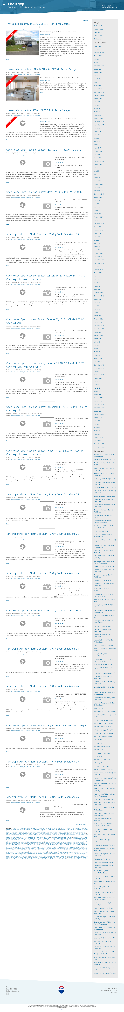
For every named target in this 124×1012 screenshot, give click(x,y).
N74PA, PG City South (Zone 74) (45, 844)
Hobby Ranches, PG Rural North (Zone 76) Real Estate (103, 660)
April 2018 (97, 112)
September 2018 (99, 95)
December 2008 (99, 444)
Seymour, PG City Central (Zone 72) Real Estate (76, 853)
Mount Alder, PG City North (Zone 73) (34, 843)
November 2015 (99, 191)
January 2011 (98, 362)
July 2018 (97, 102)
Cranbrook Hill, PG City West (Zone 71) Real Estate (55, 833)
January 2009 (98, 441)
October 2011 (98, 332)
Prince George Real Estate (26, 852)
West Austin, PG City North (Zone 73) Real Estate (41, 858)
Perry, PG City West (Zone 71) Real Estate (20, 851)
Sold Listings (98, 39)
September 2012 (99, 296)
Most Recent (98, 46)
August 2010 (98, 378)
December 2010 (99, 365)
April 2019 (97, 82)
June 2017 (97, 138)
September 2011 (99, 335)
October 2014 (98, 227)
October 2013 (98, 266)
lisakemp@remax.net (109, 7)
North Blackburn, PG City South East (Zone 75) (76, 847)
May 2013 (97, 283)
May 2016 (97, 174)
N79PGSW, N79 (36, 846)
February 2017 (98, 151)
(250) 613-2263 (107, 5)
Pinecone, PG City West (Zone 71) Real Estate (38, 851)
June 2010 (97, 385)
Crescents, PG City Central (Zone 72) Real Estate (76, 833)
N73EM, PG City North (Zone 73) (70, 843)
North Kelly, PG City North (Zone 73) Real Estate (56, 848)
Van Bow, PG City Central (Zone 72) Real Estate (57, 857)
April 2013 (97, 286)
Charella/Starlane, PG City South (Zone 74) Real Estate (38, 832)
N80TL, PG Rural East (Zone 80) (76, 846)
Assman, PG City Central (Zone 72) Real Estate (77, 828)
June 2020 (97, 59)
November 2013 (99, 263)
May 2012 (97, 309)
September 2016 (99, 161)
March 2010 (97, 395)
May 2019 (97, 79)
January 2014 (98, 257)
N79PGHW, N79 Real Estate (26, 846)
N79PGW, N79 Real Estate (63, 846)
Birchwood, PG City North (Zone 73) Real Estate (50, 829)
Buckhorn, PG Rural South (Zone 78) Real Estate (41, 831)
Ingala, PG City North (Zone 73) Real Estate (35, 841)
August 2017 (98, 132)
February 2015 (98, 217)
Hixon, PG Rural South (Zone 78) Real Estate (44, 839)
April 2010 (97, 391)
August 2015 (98, 197)
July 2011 (97, 342)
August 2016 (98, 164)
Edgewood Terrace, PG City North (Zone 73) (15, 834)
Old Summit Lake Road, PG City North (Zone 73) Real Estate (60, 850)
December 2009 (99, 405)
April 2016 (97, 178)
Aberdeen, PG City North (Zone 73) (40, 828)
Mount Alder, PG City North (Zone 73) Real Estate (53, 843)
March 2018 (97, 115)
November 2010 (99, 368)
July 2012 (97, 303)
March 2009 (97, 434)
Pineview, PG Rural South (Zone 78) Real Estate (72, 851)
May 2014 (97, 243)
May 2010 (97, 388)
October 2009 (98, 411)
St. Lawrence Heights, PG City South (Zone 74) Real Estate (41, 856)
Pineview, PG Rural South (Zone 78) (55, 851)
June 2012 (97, 306)
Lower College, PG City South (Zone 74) (26, 842)
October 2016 (98, 158)
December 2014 (99, 224)
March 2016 (97, 181)
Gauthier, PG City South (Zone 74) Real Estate (62, 836)
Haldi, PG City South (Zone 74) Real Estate (24, 837)
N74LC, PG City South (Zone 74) (31, 844)
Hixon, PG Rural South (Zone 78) (28, 839)
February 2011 (98, 359)
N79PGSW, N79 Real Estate (45, 846)
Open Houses (98, 36)
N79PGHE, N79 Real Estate (102, 747)
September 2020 (99, 53)
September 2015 (99, 194)
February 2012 (98, 319)
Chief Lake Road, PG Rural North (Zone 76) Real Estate (61, 832)
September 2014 (99, 230)
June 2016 (97, 171)
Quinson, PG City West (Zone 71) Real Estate (55, 852)
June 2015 (97, 204)
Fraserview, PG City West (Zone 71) (25, 836)
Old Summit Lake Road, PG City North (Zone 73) (37, 850)
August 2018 (98, 99)
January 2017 (98, 155)
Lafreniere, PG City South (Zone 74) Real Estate (69, 841)
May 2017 (97, 141)
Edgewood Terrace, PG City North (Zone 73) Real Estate (35, 834)
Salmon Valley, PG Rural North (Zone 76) (35, 853)
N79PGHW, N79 (16, 846)
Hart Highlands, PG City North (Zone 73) (42, 837)
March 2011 (97, 355)
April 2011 (97, 352)
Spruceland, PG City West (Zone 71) (61, 855)
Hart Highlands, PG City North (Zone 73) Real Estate (61, 837)
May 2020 (97, 63)
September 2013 (99, 270)
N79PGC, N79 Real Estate (71, 844)
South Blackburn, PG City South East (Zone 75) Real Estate (18, 855)
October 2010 (98, 372)
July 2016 (97, 168)
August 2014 (98, 234)
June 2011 (97, 345)
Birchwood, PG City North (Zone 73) (33, 829)
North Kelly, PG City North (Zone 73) (38, 848)
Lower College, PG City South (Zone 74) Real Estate (44, 842)
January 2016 (98, 188)
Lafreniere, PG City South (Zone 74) (52, 841)
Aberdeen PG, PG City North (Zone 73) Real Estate (23, 828)
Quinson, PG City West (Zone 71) (39, 852)
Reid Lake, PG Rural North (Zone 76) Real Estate (16, 853)
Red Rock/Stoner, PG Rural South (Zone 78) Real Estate (76, 852)
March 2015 (97, 214)
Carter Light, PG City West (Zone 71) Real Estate (61, 831)
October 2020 (98, 49)
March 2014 (97, 250)
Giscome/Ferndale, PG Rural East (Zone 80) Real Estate (104, 595)
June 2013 (97, 280)
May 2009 (97, 428)
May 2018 (97, 109)
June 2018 (97, 105)
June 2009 (97, 424)
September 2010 (99, 375)
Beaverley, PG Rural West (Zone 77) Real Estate (16, 829)
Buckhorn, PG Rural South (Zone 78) (23, 831)
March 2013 (97, 289)
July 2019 (97, 76)
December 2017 (99, 122)
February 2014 (98, 253)
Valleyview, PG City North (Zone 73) (20, 857)
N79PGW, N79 (54, 846)
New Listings (98, 32)
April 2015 (97, 211)
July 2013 (97, 276)
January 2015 (98, 220)
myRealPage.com (64, 1001)
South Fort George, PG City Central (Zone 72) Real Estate (42, 855)
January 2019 (98, 89)
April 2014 (97, 247)
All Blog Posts (98, 26)
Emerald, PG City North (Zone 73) (54, 834)
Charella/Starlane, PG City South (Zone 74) (18, 832)
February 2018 (98, 118)
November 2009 (99, 408)
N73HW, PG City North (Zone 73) (18, 844)
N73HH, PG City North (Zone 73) (103, 724)
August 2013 (98, 273)
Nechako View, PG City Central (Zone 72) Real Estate (35, 847)
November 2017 (99, 125)
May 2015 (97, 207)
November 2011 (99, 329)
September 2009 (99, 414)
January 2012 (98, 322)
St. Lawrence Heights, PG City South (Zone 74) (19, 856)
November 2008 (99, 447)
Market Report (23, 843)
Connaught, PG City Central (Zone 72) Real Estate (34, 833)
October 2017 (98, 128)
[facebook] (7, 994)
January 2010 (98, 401)
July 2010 (97, 382)
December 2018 (99, 92)
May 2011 (97, 349)
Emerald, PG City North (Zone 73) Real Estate (71, 834)
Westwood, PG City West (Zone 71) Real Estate (61, 858)
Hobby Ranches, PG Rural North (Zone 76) (63, 839)
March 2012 (97, 316)
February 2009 (98, 437)
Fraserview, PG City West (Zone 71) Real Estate (42, 836)
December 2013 (99, 260)
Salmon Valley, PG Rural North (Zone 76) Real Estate (55, 853)
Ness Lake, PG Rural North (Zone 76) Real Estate (56, 847)
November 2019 (99, 66)
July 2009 (97, 421)
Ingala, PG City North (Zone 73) (19, 841)
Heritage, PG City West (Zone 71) (36, 838)
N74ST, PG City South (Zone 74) (58, 844)
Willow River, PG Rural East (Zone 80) (79, 858)
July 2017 (97, 135)
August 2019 (98, 72)
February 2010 (98, 398)
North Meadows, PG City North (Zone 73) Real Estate (77, 848)
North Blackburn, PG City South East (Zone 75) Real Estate (25, 29)
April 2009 (97, 431)
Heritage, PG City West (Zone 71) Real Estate (53, 838)
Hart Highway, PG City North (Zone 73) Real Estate (18, 838)
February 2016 (98, 184)
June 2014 (97, 240)
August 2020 (98, 56)
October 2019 (98, 69)
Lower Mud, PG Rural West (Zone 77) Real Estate (66, 842)
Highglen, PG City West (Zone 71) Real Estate (71, 838)
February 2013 (98, 293)
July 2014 (97, 237)
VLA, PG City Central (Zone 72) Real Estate (22, 858)
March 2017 (97, 148)
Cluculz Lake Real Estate (78, 832)
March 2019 (97, 86)
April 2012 (97, 312)
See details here (45, 35)
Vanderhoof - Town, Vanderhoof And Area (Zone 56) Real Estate (104, 953)
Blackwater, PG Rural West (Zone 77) (68, 829)
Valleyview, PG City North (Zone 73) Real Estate (38, 857)
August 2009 (98, 418)
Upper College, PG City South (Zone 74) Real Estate (63, 856)
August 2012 (98, 299)
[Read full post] (22, 43)
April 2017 (97, 145)
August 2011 (98, 339)
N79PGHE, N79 (80, 844)
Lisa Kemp (16, 4)
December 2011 (99, 326)
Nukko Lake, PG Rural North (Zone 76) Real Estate (16, 850)
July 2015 (97, 201)
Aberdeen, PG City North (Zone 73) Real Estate (57, 828)
